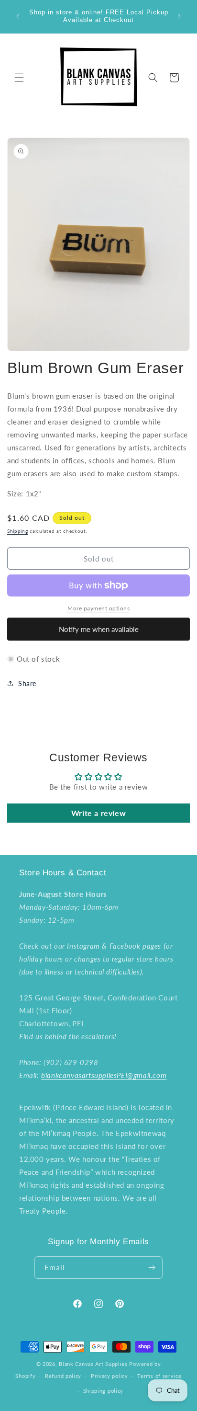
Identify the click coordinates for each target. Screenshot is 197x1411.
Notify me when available (99, 629)
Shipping (17, 531)
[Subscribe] (151, 1267)
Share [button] (27, 683)
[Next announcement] (179, 16)
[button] (19, 77)
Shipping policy (103, 1391)
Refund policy (63, 1376)
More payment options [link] (98, 608)
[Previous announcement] (17, 16)
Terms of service (159, 1376)
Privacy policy (109, 1376)
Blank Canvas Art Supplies (93, 1364)
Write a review (98, 812)
